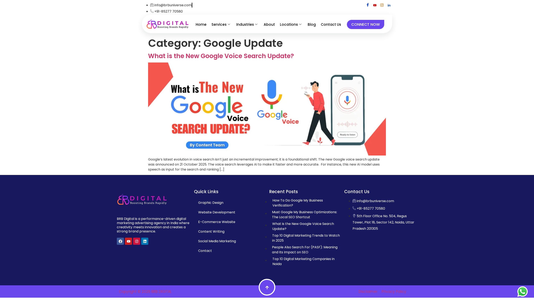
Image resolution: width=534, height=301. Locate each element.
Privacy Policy (394, 291)
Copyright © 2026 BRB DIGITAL (145, 291)
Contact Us (331, 24)
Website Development (216, 212)
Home (201, 24)
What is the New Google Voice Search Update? (221, 55)
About (269, 24)
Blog (312, 24)
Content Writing (211, 231)
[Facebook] (368, 5)
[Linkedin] (389, 5)
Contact (205, 250)
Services (219, 24)
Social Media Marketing (217, 241)
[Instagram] (382, 5)
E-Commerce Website (216, 221)
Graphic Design (210, 202)
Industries (245, 24)
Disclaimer (368, 291)
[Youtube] (375, 5)
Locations (289, 24)
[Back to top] (267, 287)
